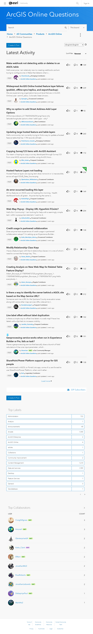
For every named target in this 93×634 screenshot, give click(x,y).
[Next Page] (85, 494)
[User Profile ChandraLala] (16, 77)
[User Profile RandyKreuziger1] (16, 306)
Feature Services (14, 478)
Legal (51, 628)
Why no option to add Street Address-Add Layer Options (31, 111)
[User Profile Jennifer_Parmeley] (16, 325)
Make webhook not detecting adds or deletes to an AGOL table (33, 65)
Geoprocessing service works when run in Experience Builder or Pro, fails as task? (34, 339)
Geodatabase (13, 489)
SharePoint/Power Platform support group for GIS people (32, 362)
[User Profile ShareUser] (16, 351)
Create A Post (13, 45)
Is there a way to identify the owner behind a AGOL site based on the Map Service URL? (35, 294)
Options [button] (81, 35)
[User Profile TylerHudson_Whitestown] (16, 181)
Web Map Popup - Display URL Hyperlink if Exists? (32, 209)
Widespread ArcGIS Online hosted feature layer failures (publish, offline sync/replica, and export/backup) (35, 88)
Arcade (10, 432)
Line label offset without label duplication (27, 315)
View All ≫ (46, 508)
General (11, 484)
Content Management (16, 463)
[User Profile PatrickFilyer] (16, 200)
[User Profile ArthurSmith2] (16, 219)
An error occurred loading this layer (24, 189)
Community (24, 3)
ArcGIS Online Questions (28, 79)
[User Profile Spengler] (16, 100)
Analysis (11, 421)
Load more (45, 381)
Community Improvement (17, 458)
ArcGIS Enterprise (14, 437)
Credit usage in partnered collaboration (27, 228)
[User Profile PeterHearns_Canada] (16, 142)
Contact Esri (60, 628)
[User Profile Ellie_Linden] (16, 161)
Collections (12, 453)
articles (10, 447)
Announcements (14, 427)
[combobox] (37, 27)
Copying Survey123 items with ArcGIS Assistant (31, 151)
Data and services (14, 468)
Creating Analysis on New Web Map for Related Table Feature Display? (34, 269)
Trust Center (41, 628)
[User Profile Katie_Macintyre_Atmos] (16, 238)
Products (40, 34)
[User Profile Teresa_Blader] (16, 258)
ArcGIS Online (55, 34)
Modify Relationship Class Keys (22, 247)
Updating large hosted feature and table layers (30, 132)
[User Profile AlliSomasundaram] (16, 123)
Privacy (31, 628)
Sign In (86, 3)
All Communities (24, 34)
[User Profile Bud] (16, 374)
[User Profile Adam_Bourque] (16, 283)
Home (10, 34)
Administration (13, 416)
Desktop (11, 473)
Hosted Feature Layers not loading (24, 170)
